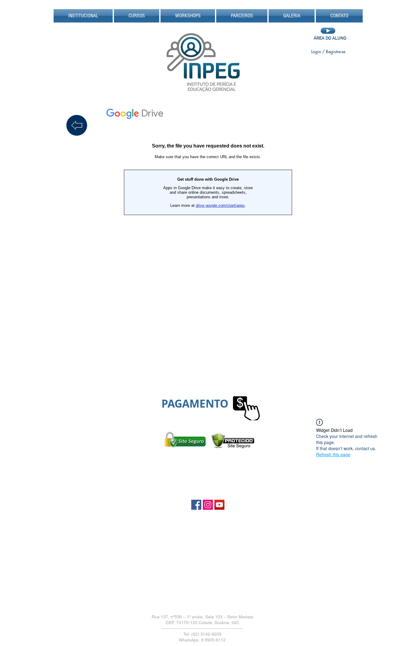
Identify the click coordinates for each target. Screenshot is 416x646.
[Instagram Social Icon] (208, 505)
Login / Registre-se (328, 51)
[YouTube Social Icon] (219, 505)
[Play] (328, 31)
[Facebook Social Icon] (196, 505)
